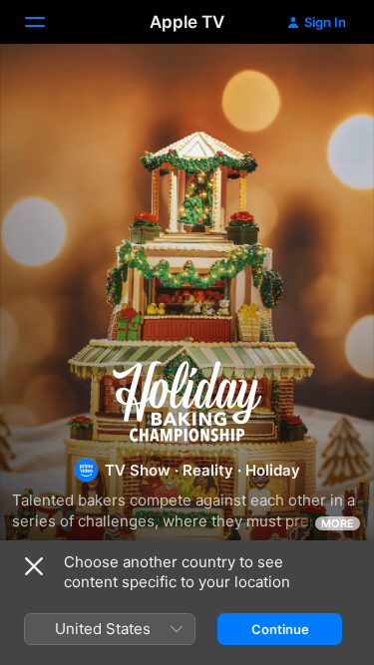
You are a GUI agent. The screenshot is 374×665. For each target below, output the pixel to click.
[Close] (34, 566)
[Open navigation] (47, 22)
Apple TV (187, 22)
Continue (280, 629)
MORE (337, 523)
